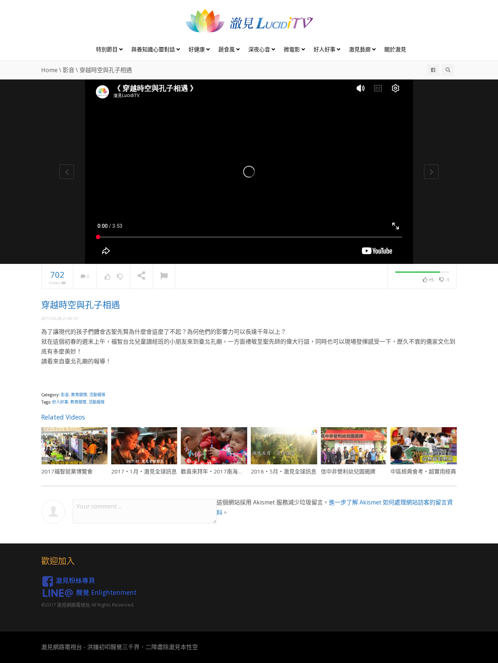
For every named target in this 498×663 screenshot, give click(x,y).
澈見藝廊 (360, 49)
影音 (68, 70)
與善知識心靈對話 (153, 49)
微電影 (292, 49)
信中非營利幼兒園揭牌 (348, 471)
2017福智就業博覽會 (67, 471)
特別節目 (107, 49)
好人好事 (325, 49)
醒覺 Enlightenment (106, 592)
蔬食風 (227, 49)
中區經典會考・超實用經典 (423, 471)
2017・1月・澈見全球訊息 (144, 471)
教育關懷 (79, 394)
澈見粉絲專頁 (75, 580)
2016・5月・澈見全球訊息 (283, 471)
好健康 (197, 49)
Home (49, 70)
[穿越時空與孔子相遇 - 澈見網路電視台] (249, 20)
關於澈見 (395, 49)
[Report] (164, 276)
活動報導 (97, 394)
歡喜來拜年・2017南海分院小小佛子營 (228, 471)
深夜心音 (260, 49)
